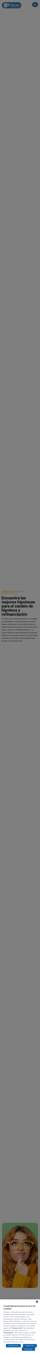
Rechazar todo (13, 1345)
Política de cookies (17, 1342)
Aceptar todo (29, 1345)
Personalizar (28, 1349)
